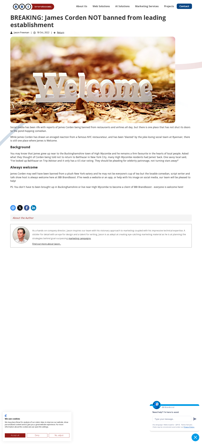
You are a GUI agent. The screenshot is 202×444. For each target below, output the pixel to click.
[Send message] (195, 418)
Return (60, 32)
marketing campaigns (79, 238)
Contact (184, 6)
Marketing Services (147, 6)
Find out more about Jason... (46, 243)
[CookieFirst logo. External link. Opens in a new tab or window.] (6, 416)
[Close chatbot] (195, 437)
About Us (81, 6)
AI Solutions (122, 6)
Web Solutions (101, 6)
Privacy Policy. (189, 427)
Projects (169, 6)
